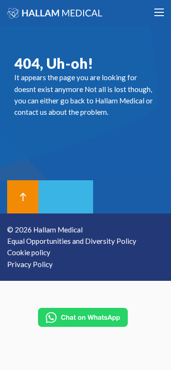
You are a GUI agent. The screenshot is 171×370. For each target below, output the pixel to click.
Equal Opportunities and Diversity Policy (71, 241)
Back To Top (23, 196)
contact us (30, 112)
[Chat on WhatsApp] (83, 317)
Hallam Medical (119, 100)
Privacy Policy (30, 264)
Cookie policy (28, 252)
